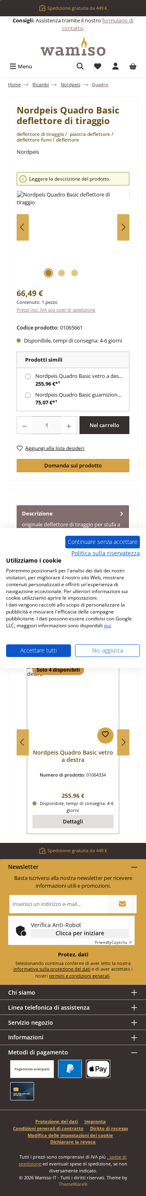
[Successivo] (123, 227)
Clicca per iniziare (80, 933)
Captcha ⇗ (113, 942)
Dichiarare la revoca (73, 1142)
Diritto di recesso (109, 1128)
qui (107, 625)
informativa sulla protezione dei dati (51, 969)
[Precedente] (23, 227)
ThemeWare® (73, 1184)
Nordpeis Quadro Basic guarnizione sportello (83, 394)
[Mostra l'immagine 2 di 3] (61, 273)
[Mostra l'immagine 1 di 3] (48, 273)
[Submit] (122, 904)
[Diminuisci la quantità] (24, 425)
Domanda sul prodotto (73, 465)
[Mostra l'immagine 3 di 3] (74, 273)
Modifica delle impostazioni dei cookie (70, 1135)
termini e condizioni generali (79, 976)
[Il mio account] (116, 66)
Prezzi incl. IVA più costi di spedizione (56, 310)
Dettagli (73, 821)
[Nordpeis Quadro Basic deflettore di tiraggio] (73, 236)
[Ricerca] (80, 66)
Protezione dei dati (56, 1121)
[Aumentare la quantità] (69, 425)
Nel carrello (104, 425)
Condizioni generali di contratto (48, 1128)
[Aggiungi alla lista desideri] (105, 735)
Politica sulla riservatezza (105, 553)
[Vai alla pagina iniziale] (73, 46)
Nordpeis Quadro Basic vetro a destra (80, 376)
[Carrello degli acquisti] (133, 66)
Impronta (95, 1121)
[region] (73, 227)
